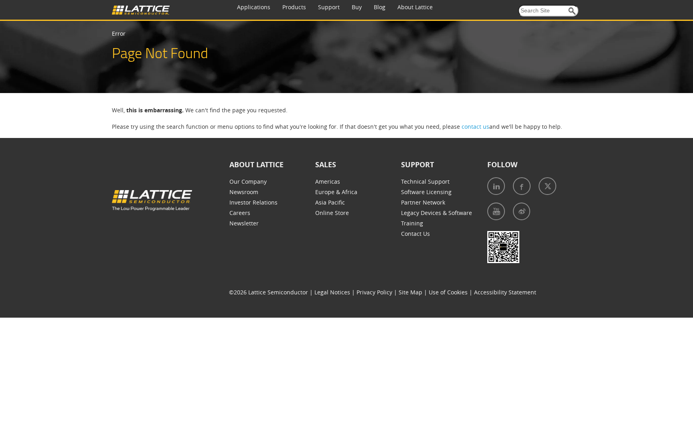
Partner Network (423, 202)
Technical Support (425, 181)
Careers (239, 213)
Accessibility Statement (505, 292)
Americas (327, 181)
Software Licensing (426, 192)
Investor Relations (253, 202)
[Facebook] (522, 186)
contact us (475, 126)
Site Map (410, 292)
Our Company (248, 181)
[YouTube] (496, 211)
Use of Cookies (448, 292)
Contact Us (415, 233)
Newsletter (244, 223)
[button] (572, 11)
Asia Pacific (330, 202)
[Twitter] (547, 186)
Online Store (332, 213)
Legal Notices (332, 292)
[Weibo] (521, 211)
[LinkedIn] (496, 186)
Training (412, 223)
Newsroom (243, 192)
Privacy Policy (374, 292)
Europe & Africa (336, 192)
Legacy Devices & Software (436, 213)
